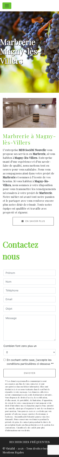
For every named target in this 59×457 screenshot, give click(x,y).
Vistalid (10, 448)
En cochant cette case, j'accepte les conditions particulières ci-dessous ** (30, 361)
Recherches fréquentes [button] (29, 442)
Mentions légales (13, 452)
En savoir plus (35, 221)
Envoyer (29, 373)
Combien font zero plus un (20, 346)
